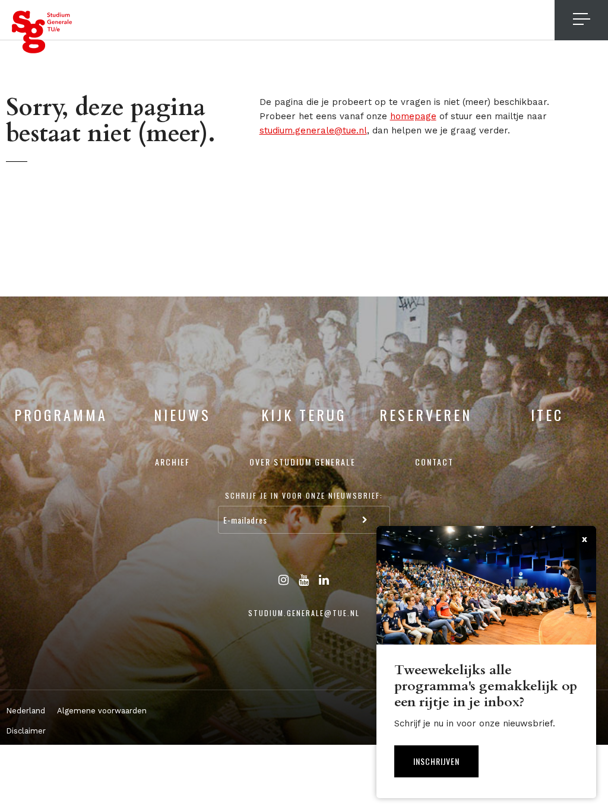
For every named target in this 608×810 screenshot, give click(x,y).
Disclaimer (26, 730)
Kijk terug (303, 414)
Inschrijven (436, 761)
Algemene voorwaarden (102, 710)
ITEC (547, 414)
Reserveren (425, 414)
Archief (172, 461)
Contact (434, 461)
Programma (60, 414)
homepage (413, 116)
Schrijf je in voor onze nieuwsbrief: (304, 495)
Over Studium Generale (302, 461)
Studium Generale (42, 32)
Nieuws (182, 414)
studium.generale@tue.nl (313, 130)
